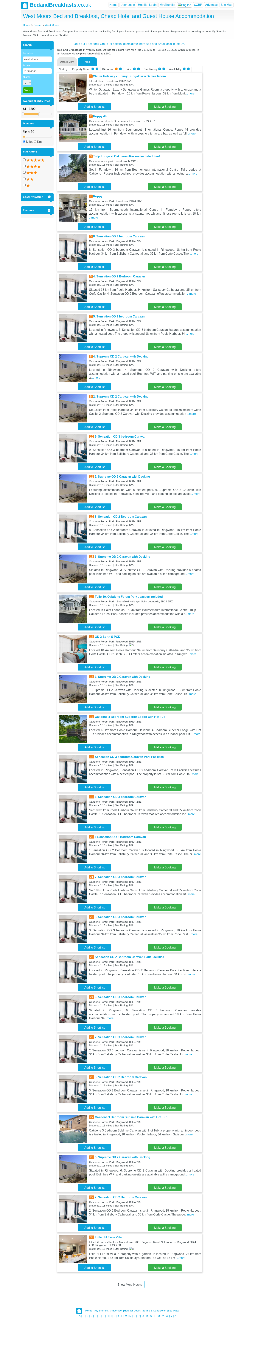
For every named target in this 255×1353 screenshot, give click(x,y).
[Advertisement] (217, 97)
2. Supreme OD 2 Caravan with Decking (121, 396)
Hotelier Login (147, 4)
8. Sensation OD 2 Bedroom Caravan (121, 516)
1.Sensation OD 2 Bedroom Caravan (120, 837)
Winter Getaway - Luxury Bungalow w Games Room (129, 76)
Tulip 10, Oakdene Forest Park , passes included (129, 596)
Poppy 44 (100, 116)
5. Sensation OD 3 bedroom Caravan (119, 316)
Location (28, 53)
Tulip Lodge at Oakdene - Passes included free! (126, 156)
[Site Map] (173, 1310)
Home (113, 4)
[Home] (89, 1310)
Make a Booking (165, 106)
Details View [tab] (67, 61)
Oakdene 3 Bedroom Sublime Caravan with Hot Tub (131, 1117)
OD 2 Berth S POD (107, 636)
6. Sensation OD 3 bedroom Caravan (120, 997)
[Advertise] (116, 1310)
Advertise (211, 4)
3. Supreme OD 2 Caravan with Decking (122, 556)
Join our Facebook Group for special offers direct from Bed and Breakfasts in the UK (129, 43)
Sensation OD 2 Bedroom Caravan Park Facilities (129, 957)
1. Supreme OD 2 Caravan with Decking (122, 676)
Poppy (97, 196)
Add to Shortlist (94, 106)
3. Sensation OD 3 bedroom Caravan (120, 917)
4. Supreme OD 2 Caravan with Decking (121, 356)
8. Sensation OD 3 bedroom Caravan (119, 236)
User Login (127, 4)
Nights (26, 76)
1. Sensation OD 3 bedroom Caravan (120, 796)
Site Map (226, 4)
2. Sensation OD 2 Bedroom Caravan (121, 1197)
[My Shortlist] (101, 1310)
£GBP (198, 4)
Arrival (26, 65)
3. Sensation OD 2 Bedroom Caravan (121, 1077)
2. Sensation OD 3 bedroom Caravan (120, 1037)
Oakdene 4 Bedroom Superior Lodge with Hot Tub (130, 716)
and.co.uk (60, 5)
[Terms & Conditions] (154, 1310)
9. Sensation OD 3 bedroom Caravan (120, 436)
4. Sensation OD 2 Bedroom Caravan (119, 276)
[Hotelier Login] (132, 1310)
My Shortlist (167, 4)
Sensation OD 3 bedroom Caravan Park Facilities (129, 756)
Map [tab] (87, 61)
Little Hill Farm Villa (108, 1237)
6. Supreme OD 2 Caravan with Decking (122, 1157)
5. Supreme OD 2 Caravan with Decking (122, 476)
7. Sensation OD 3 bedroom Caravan (120, 877)
